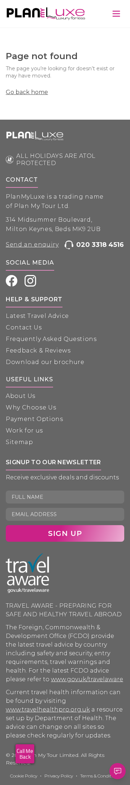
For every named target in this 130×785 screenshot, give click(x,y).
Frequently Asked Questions (51, 339)
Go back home (27, 92)
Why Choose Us (31, 407)
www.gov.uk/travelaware (87, 679)
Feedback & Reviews (38, 350)
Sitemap (19, 442)
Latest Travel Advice (37, 315)
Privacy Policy (58, 776)
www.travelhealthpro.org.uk (48, 709)
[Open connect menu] (117, 771)
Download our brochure (45, 362)
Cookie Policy (23, 776)
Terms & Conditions (100, 776)
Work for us (24, 430)
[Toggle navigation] (116, 14)
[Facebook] (11, 281)
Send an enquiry (32, 244)
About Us (20, 395)
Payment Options (34, 419)
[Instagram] (30, 281)
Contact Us (24, 327)
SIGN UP (65, 533)
